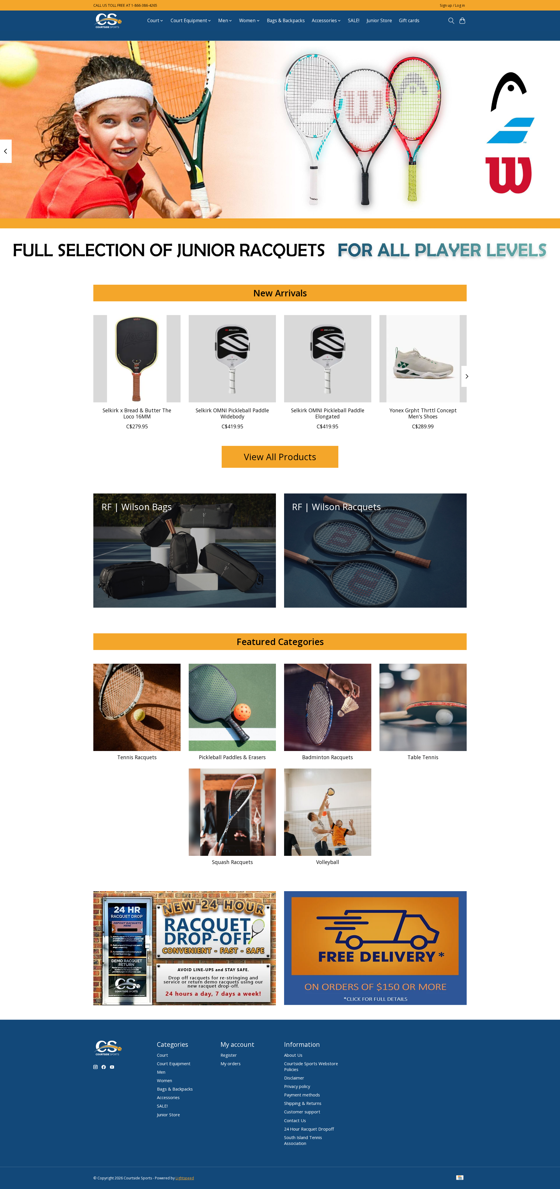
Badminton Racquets (327, 757)
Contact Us (295, 1120)
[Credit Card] (459, 1178)
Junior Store (379, 21)
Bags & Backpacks (286, 21)
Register (228, 1055)
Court (162, 1055)
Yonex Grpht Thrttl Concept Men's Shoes (423, 413)
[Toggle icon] (451, 20)
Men (161, 1072)
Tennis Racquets (137, 757)
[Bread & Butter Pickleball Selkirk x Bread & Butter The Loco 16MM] (137, 358)
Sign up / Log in (452, 5)
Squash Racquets (232, 861)
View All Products (280, 457)
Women (164, 1080)
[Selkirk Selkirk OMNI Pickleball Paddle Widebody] (232, 358)
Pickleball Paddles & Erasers (232, 757)
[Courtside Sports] (108, 21)
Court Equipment (173, 1063)
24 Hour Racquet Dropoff (309, 1129)
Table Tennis (422, 757)
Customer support (302, 1112)
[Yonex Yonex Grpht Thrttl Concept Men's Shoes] (423, 358)
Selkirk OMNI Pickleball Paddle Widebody (232, 413)
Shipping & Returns (302, 1103)
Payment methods (302, 1095)
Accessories (168, 1097)
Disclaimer (294, 1078)
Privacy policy (297, 1086)
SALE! (353, 21)
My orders (230, 1063)
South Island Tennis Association (303, 1140)
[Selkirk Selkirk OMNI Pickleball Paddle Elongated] (327, 358)
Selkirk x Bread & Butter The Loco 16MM (137, 413)
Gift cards (409, 21)
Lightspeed (185, 1178)
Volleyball (327, 861)
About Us (293, 1055)
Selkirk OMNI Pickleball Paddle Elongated (327, 413)
